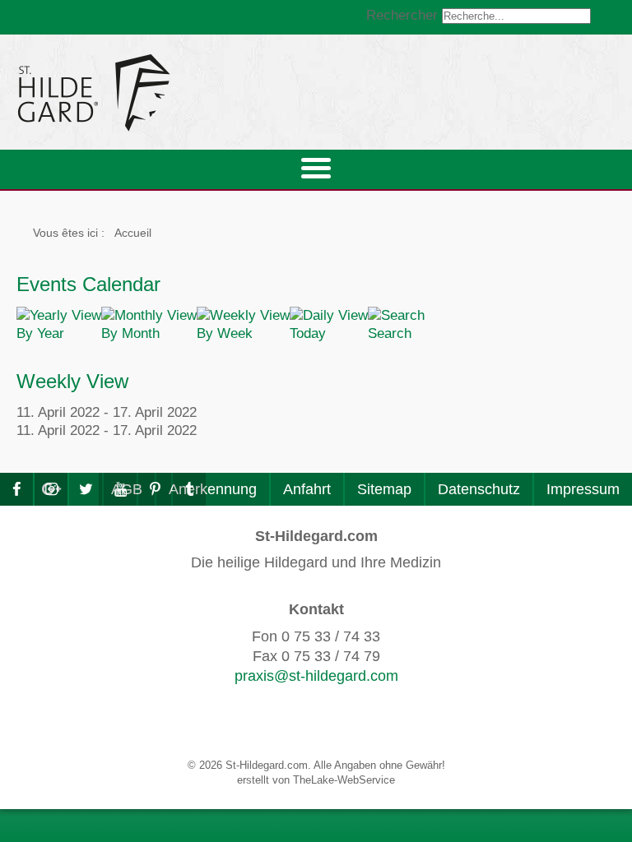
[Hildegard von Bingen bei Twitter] (85, 489)
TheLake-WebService (344, 780)
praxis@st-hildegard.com (316, 676)
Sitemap (384, 489)
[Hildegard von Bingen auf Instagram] (51, 489)
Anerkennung (213, 489)
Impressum (583, 489)
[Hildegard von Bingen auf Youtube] (120, 489)
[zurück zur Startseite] (242, 92)
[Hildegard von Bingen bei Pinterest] (154, 489)
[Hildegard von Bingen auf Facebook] (16, 489)
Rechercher (402, 15)
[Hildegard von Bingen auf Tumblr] (189, 489)
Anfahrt (307, 489)
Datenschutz (479, 489)
